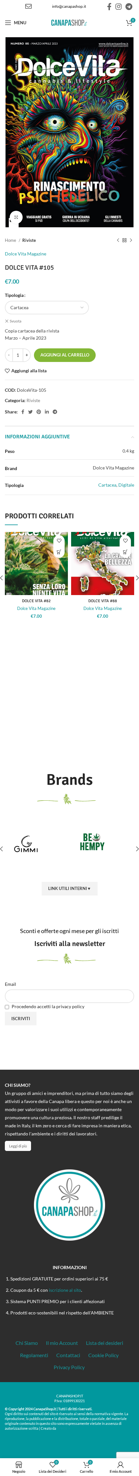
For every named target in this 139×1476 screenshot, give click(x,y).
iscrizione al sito (65, 1290)
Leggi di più (18, 1146)
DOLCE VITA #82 (36, 600)
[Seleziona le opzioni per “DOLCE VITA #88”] (125, 552)
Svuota (15, 321)
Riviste (29, 240)
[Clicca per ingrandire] (16, 217)
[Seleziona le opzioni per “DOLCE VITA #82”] (59, 552)
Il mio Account (62, 1343)
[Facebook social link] (109, 6)
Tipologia (14, 295)
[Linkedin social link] (47, 412)
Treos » (63, 1428)
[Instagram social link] (118, 6)
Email (10, 984)
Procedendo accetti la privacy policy (47, 1006)
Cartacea (107, 485)
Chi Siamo (27, 1343)
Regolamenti (34, 1355)
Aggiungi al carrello (64, 354)
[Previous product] (118, 240)
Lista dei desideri (104, 1343)
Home (11, 240)
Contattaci (68, 1355)
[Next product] (131, 240)
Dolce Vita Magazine (25, 253)
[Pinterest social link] (39, 412)
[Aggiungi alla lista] (59, 540)
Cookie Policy (103, 1355)
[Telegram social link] (128, 6)
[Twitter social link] (30, 412)
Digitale (126, 485)
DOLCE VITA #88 (102, 600)
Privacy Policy (69, 1367)
